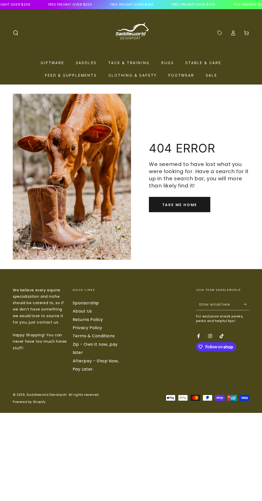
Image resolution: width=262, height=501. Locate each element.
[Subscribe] (246, 304)
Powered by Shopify (29, 402)
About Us (82, 311)
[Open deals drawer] (219, 33)
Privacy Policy (87, 328)
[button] (15, 33)
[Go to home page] (131, 33)
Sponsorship (86, 303)
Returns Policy (88, 320)
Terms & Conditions (94, 336)
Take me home (179, 204)
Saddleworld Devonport (47, 394)
